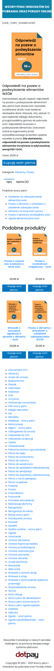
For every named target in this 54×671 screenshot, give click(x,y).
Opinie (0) (22, 182)
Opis (9, 182)
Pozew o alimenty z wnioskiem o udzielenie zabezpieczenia (27, 205)
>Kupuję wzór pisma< (14, 288)
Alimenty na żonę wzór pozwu (25, 211)
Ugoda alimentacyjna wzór (24, 218)
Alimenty (20, 172)
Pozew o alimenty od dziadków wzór (29, 214)
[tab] (9, 182)
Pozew (30, 172)
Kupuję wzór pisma (19, 162)
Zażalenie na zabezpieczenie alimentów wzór (25, 198)
